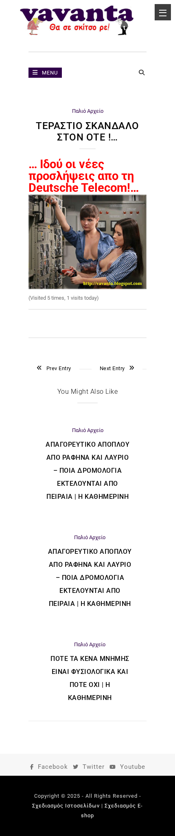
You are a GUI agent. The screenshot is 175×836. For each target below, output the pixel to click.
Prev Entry (58, 368)
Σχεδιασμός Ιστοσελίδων (66, 806)
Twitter (94, 766)
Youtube (132, 766)
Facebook (53, 766)
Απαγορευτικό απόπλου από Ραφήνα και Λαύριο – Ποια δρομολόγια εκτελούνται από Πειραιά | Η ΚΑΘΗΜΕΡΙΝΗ (87, 470)
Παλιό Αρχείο (87, 111)
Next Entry (112, 368)
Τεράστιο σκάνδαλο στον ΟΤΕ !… (87, 131)
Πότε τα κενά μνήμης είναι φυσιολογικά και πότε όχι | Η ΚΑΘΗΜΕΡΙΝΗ (89, 678)
